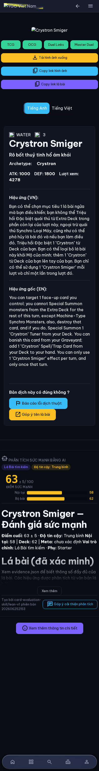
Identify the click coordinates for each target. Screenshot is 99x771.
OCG (32, 45)
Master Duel (84, 45)
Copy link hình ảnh (49, 70)
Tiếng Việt (62, 108)
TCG (10, 45)
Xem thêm (49, 591)
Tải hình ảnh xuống (49, 57)
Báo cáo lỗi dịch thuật (38, 403)
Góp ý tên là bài (32, 414)
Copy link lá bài (49, 84)
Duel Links (56, 45)
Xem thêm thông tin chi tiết (49, 628)
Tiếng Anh (37, 108)
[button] (90, 6)
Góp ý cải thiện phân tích (70, 604)
